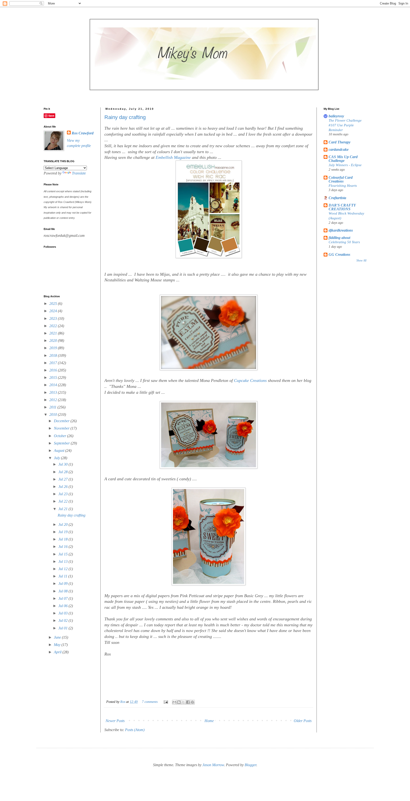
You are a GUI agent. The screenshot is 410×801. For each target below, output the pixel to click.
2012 (53, 400)
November (62, 428)
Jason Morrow (213, 765)
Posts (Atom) (134, 730)
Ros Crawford (82, 133)
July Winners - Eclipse (345, 165)
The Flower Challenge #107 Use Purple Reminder (345, 125)
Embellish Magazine (173, 157)
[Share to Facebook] (188, 702)
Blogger (250, 765)
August (59, 451)
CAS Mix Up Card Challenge (343, 159)
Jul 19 (63, 532)
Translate (79, 173)
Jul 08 (63, 591)
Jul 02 (63, 620)
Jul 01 (63, 628)
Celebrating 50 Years (344, 242)
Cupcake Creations (250, 380)
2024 (53, 311)
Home (209, 721)
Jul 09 (63, 583)
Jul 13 (63, 561)
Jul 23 (63, 494)
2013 (53, 392)
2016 (53, 370)
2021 (53, 333)
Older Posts (303, 721)
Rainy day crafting (125, 117)
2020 (53, 341)
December (62, 421)
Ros (123, 702)
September (62, 443)
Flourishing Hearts (343, 185)
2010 (53, 414)
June (58, 637)
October (60, 436)
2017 (53, 363)
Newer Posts (115, 721)
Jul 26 (63, 487)
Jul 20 (63, 524)
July (57, 458)
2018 (53, 355)
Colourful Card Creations (341, 179)
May (57, 645)
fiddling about (339, 238)
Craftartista (337, 198)
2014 (53, 385)
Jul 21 (63, 509)
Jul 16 (63, 547)
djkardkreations (341, 230)
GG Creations (339, 254)
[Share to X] (183, 702)
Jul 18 (63, 539)
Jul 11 (63, 576)
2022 (53, 326)
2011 (53, 407)
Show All (361, 260)
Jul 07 (63, 598)
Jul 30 (63, 464)
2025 (53, 304)
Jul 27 (63, 479)
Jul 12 (63, 569)
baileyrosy (336, 116)
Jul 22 (63, 501)
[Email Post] (165, 702)
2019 (53, 348)
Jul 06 (63, 606)
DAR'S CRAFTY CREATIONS (342, 207)
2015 (53, 377)
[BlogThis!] (179, 702)
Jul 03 (63, 613)
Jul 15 (63, 554)
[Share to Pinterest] (192, 702)
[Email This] (174, 702)
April (58, 652)
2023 (53, 318)
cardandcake (339, 149)
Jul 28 (63, 472)
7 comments (150, 702)
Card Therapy (339, 142)
